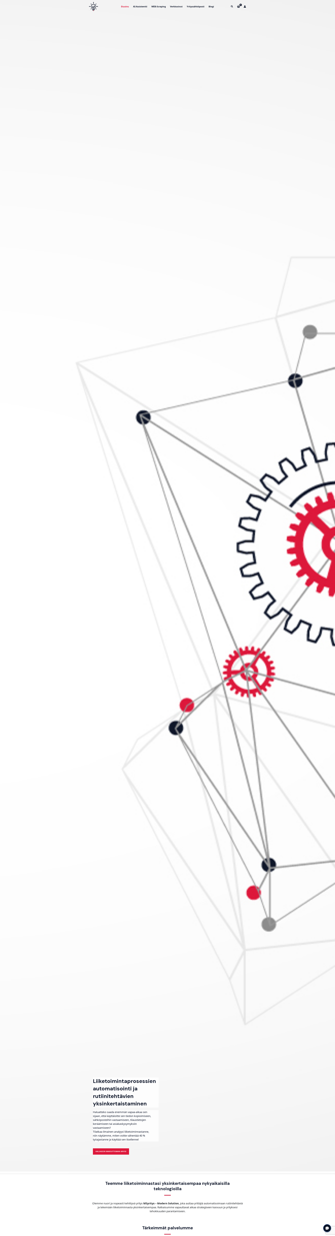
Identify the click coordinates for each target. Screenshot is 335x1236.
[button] (232, 6)
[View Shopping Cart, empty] (238, 6)
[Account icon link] (245, 6)
